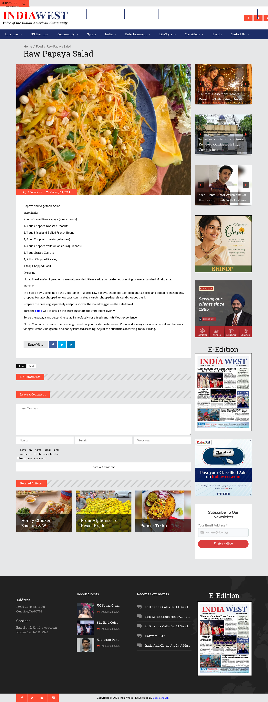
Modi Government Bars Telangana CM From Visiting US (228, 147)
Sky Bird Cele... (107, 622)
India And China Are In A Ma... (167, 645)
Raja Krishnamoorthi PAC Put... (167, 617)
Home (28, 46)
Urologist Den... (108, 640)
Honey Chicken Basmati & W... (36, 523)
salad (38, 310)
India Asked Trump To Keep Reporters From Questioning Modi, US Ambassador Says (220, 94)
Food (39, 46)
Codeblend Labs (161, 697)
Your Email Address (213, 525)
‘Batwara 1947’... (156, 636)
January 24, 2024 (60, 192)
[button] (224, 84)
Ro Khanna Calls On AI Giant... (167, 607)
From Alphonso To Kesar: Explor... (99, 523)
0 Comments (35, 192)
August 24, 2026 (110, 611)
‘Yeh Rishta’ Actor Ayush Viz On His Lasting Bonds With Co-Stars (222, 197)
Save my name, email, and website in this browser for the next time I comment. (39, 454)
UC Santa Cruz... (108, 605)
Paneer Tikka (153, 525)
